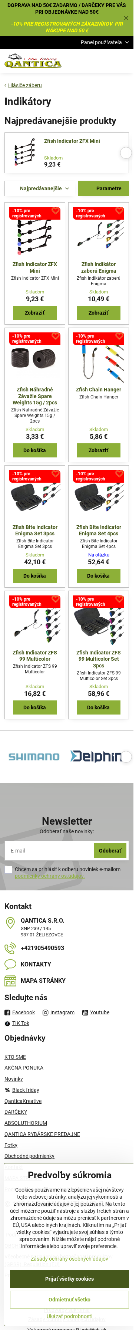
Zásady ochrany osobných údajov (69, 1259)
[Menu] (124, 60)
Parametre (108, 188)
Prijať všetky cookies (69, 1279)
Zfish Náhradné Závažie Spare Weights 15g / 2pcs (35, 396)
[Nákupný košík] (107, 60)
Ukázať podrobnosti (69, 1316)
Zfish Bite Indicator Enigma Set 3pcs (35, 530)
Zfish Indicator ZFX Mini (72, 141)
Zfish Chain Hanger (98, 390)
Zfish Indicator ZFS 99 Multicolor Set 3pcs (98, 659)
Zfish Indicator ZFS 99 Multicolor (35, 656)
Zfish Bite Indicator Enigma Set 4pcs (98, 530)
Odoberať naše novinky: (67, 831)
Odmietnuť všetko (69, 1300)
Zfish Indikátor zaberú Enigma (98, 267)
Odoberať (110, 851)
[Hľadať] (89, 60)
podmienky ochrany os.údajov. (50, 876)
